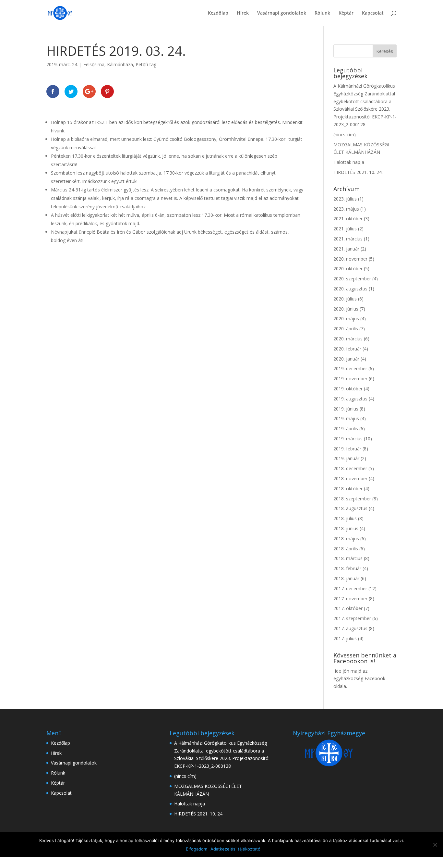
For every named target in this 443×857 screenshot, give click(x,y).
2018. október (348, 488)
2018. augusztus (350, 508)
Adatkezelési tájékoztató (235, 848)
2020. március (348, 339)
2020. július (345, 299)
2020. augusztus (350, 289)
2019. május (346, 418)
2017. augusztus (350, 628)
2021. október (348, 218)
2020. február (347, 349)
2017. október (348, 608)
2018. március (348, 558)
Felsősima (93, 64)
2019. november (350, 378)
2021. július (345, 229)
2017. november (350, 598)
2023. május (346, 209)
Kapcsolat (373, 13)
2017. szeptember (352, 618)
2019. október (348, 389)
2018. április (345, 548)
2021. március (348, 239)
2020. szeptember (352, 278)
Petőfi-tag (146, 64)
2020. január (346, 359)
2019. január (346, 458)
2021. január (346, 249)
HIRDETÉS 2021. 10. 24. (358, 172)
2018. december (350, 468)
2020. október (348, 268)
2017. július (345, 638)
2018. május (346, 538)
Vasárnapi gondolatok (281, 13)
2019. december (350, 368)
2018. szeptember (352, 499)
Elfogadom (196, 848)
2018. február (347, 568)
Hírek (243, 13)
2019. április (345, 428)
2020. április (345, 328)
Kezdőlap (218, 13)
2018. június (345, 528)
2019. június (345, 409)
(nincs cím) (344, 134)
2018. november (350, 478)
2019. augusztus (350, 399)
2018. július (345, 518)
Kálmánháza (120, 64)
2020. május (346, 318)
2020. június (345, 309)
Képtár (346, 13)
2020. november (350, 259)
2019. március (348, 438)
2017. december (350, 588)
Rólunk (322, 13)
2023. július (345, 199)
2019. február (347, 449)
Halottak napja (348, 162)
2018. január (346, 578)
